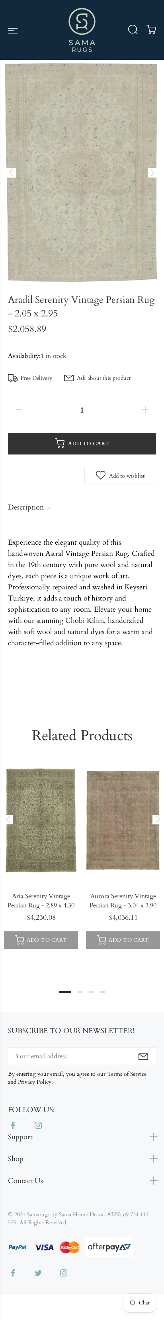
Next (156, 819)
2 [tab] (80, 992)
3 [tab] (91, 992)
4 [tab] (102, 992)
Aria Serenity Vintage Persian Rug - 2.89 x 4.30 (41, 901)
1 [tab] (65, 992)
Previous (7, 819)
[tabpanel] (41, 855)
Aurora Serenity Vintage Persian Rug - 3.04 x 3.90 (123, 901)
